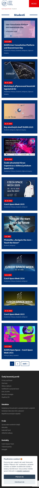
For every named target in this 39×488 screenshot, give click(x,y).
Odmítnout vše (19, 482)
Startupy (4, 383)
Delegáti (4, 449)
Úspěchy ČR (5, 397)
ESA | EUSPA (6, 391)
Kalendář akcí (6, 430)
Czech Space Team (8, 444)
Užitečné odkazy (7, 433)
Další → (25, 364)
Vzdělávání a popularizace (10, 389)
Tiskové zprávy (7, 447)
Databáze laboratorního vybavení (13, 411)
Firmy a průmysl (7, 380)
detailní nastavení (23, 471)
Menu (34, 3)
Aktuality (5, 427)
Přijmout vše (20, 477)
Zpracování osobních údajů (11, 425)
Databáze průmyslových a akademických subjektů (18, 408)
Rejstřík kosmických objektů (11, 414)
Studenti (14, 9)
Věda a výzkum (6, 386)
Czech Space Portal (6, 9)
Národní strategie (7, 394)
